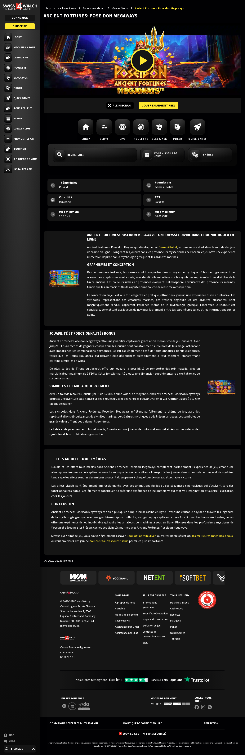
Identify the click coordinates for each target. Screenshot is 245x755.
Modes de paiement (164, 698)
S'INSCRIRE (20, 26)
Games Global (120, 8)
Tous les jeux (179, 595)
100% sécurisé (156, 734)
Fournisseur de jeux (94, 8)
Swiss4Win (122, 595)
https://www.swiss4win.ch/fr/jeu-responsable (145, 746)
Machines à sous (67, 8)
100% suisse (130, 734)
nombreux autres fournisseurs (108, 541)
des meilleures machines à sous (212, 536)
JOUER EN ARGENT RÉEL (158, 105)
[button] (20, 748)
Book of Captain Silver (141, 536)
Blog (145, 643)
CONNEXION (20, 18)
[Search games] (95, 155)
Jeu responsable (154, 595)
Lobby (47, 8)
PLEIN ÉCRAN (122, 105)
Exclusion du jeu (152, 626)
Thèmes (208, 154)
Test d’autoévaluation (155, 614)
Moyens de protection (155, 619)
